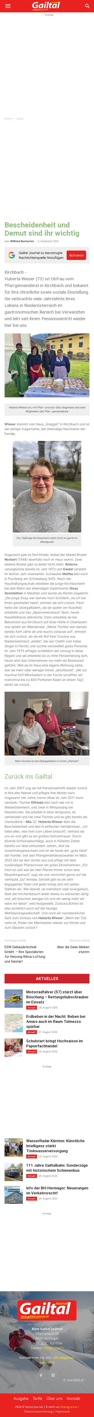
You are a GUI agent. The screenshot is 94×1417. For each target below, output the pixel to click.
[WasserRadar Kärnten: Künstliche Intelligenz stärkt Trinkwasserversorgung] (14, 1147)
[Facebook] (40, 1375)
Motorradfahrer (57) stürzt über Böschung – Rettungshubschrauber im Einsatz (57, 997)
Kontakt (73, 1398)
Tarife (37, 1398)
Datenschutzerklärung (38, 1411)
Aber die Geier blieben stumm (73, 949)
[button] (7, 6)
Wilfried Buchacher (22, 241)
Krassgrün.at (69, 1407)
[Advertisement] (47, 64)
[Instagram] (53, 1375)
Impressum (62, 1411)
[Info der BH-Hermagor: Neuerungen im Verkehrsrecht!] (14, 1194)
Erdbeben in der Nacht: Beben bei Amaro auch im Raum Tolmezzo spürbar (55, 1021)
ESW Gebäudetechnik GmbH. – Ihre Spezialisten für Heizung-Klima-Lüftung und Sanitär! (25, 954)
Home (8, 118)
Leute (20, 118)
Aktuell (32, 1007)
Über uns (55, 1398)
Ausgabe (21, 1398)
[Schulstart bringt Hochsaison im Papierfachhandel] (14, 1047)
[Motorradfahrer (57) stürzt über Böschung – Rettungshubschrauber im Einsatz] (14, 998)
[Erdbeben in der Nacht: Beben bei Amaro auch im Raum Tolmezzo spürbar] (14, 1023)
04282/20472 (53, 1348)
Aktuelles (47, 979)
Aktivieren (76, 255)
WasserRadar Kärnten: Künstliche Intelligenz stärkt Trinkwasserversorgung (55, 1146)
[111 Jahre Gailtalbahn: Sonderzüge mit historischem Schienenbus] (14, 1172)
